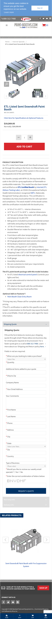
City (8, 436)
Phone (9, 423)
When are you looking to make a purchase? (24, 356)
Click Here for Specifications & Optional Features (23, 118)
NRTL (33, 193)
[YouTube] (46, 18)
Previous (6, 96)
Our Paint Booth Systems (19, 38)
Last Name (11, 416)
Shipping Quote (10, 324)
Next (46, 96)
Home (7, 42)
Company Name (12, 382)
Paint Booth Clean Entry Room (19, 296)
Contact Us (46, 38)
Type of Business (12, 463)
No (22, 472)
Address (10, 430)
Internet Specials (18, 42)
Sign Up (43, 587)
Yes (17, 472)
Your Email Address (14, 389)
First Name (11, 409)
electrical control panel (27, 274)
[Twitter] (43, 18)
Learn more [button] (9, 12)
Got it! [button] (40, 8)
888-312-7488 (9, 18)
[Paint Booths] (26, 25)
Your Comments (12, 396)
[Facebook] (40, 18)
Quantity (10, 362)
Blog (26, 40)
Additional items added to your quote (21, 369)
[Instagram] (50, 18)
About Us (4, 38)
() (47, 25)
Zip (8, 449)
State (8, 443)
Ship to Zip (11, 376)
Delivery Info (9, 505)
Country (10, 456)
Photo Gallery (36, 38)
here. (42, 346)
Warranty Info (9, 499)
